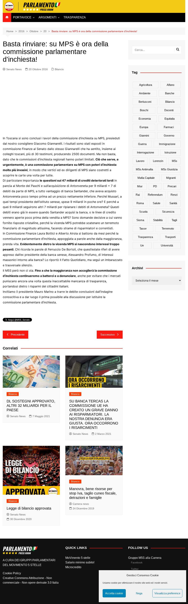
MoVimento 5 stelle (77, 557)
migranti (171, 177)
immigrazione (167, 144)
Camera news (81, 503)
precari (172, 186)
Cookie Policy (12, 573)
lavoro (140, 160)
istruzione (170, 152)
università (167, 245)
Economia (145, 118)
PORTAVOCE (22, 17)
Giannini (144, 135)
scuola (143, 211)
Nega (139, 593)
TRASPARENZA (75, 17)
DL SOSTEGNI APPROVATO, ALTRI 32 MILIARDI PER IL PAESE (31, 405)
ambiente (144, 93)
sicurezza (168, 211)
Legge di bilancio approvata (29, 508)
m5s (174, 160)
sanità (173, 203)
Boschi (144, 110)
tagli (174, 220)
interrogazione (145, 152)
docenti (168, 110)
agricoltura (145, 84)
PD (155, 186)
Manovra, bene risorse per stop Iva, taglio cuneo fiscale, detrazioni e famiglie (93, 493)
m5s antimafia (144, 169)
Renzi (174, 194)
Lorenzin (158, 160)
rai (138, 194)
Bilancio (59, 69)
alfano (170, 84)
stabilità (157, 220)
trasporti (170, 237)
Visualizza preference (167, 593)
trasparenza (145, 237)
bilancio (170, 101)
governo (169, 135)
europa (144, 127)
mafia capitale (146, 177)
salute (156, 203)
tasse (143, 228)
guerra (142, 144)
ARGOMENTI (47, 17)
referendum (155, 194)
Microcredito (73, 567)
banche (169, 93)
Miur (139, 186)
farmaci (169, 127)
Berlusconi (145, 101)
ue (142, 245)
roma (140, 203)
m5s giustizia (169, 169)
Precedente (18, 334)
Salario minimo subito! (79, 562)
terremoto (168, 228)
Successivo (107, 334)
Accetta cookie (114, 593)
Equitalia (169, 118)
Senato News (14, 69)
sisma (140, 220)
